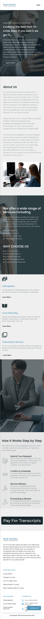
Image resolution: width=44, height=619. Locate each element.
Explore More (10, 63)
